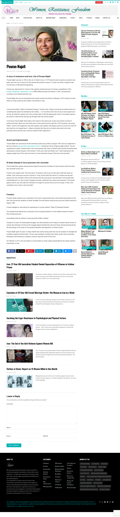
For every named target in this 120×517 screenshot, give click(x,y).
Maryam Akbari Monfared (98, 473)
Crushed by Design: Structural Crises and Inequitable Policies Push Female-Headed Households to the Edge (90, 74)
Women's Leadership (104, 486)
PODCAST (89, 18)
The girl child (98, 483)
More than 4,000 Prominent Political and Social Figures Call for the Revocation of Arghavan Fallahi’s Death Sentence (90, 189)
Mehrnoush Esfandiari (104, 231)
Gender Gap (102, 467)
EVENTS (73, 18)
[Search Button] (118, 17)
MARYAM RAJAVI (50, 18)
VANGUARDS (62, 18)
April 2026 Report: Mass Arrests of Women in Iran (105, 135)
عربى (29, 2)
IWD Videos (58, 463)
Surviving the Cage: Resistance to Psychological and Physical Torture (36, 318)
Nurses (83, 476)
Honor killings (99, 470)
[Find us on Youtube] (110, 2)
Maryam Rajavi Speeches (59, 470)
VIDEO (80, 18)
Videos (69, 468)
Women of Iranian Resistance (70, 483)
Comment (10, 404)
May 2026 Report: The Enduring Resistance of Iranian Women (88, 136)
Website (45, 436)
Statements (58, 488)
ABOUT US (39, 18)
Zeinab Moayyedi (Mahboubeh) (103, 253)
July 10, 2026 (85, 38)
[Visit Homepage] (60, 9)
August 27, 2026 (11, 271)
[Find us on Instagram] (115, 2)
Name (9, 428)
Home (11, 18)
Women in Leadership (70, 477)
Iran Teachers (85, 473)
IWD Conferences (47, 483)
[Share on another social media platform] (75, 251)
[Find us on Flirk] (113, 2)
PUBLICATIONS (27, 18)
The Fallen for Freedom (17, 23)
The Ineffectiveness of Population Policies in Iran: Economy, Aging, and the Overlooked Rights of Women (90, 54)
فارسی (25, 2)
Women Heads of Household (89, 489)
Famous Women (45, 473)
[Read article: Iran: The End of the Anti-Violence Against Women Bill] (20, 356)
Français (21, 2)
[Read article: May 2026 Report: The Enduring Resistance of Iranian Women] (88, 127)
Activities (46, 463)
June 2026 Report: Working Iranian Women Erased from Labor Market (105, 116)
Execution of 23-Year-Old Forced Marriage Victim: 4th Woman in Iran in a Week (40, 292)
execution (83, 467)
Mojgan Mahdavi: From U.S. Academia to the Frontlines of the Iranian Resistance (88, 233)
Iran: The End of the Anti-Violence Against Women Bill (30, 343)
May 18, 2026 (85, 79)
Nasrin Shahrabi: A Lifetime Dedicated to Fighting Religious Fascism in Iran (87, 254)
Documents (46, 469)
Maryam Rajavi (59, 466)
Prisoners (90, 480)
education (104, 463)
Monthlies (86, 110)
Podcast (57, 477)
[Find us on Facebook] (105, 2)
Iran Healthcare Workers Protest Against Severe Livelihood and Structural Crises (90, 170)
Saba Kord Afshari (86, 483)
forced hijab (92, 467)
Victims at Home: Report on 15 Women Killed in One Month (32, 369)
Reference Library (58, 481)
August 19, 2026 (86, 174)
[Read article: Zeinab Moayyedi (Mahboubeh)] (106, 244)
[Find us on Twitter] (107, 2)
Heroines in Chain (46, 478)
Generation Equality (86, 470)
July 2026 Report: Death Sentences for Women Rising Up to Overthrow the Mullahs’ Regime (88, 116)
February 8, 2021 (11, 71)
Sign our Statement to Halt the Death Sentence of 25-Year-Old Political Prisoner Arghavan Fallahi (90, 33)
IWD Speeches (47, 487)
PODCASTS (99, 2)
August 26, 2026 (11, 296)
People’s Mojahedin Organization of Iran (20, 91)
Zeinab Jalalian (104, 489)
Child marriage (85, 463)
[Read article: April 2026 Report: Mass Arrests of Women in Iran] (106, 127)
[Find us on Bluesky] (118, 2)
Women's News (71, 488)
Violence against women (88, 486)
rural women (106, 480)
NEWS (17, 18)
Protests (98, 480)
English (16, 2)
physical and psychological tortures (29, 146)
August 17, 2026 (86, 195)
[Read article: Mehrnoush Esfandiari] (106, 224)
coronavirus (95, 463)
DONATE (97, 18)
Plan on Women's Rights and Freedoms (99, 476)
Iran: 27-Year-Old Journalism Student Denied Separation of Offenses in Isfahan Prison (40, 265)
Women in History (70, 472)
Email (9, 436)
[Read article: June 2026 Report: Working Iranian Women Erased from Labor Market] (106, 106)
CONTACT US (106, 18)
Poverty (83, 480)
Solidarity (58, 485)
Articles (45, 466)
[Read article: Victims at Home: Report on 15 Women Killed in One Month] (20, 381)
